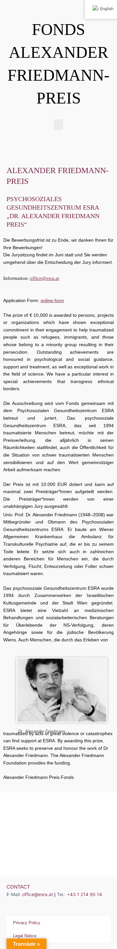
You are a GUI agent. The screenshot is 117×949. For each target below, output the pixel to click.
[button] (58, 124)
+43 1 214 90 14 (84, 894)
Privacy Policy (26, 922)
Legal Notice (24, 935)
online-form (52, 300)
